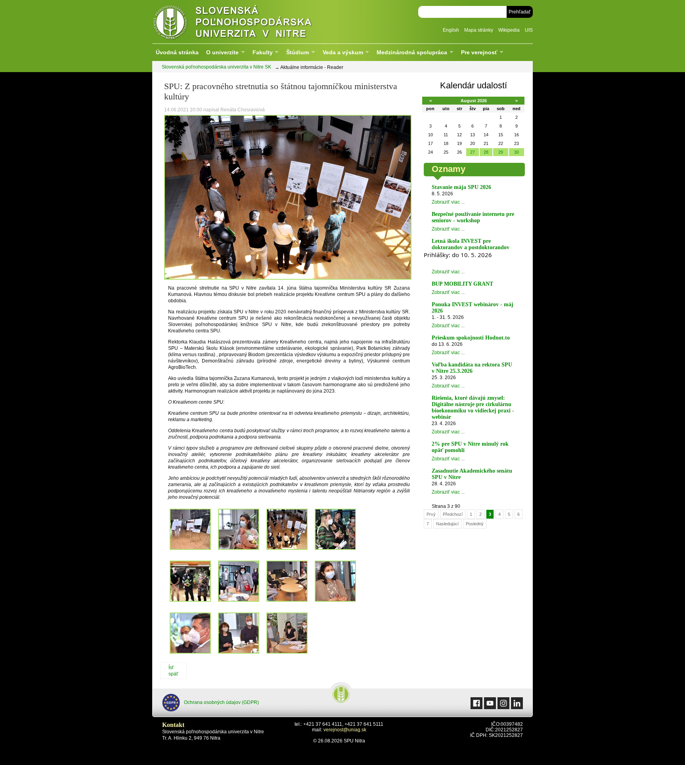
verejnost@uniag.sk (344, 730)
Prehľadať (520, 12)
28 (486, 152)
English (451, 30)
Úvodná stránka (177, 52)
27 (472, 152)
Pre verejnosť (479, 52)
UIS (529, 30)
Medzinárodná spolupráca (412, 52)
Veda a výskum (343, 52)
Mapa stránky (478, 30)
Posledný (475, 523)
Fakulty (263, 52)
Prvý (431, 514)
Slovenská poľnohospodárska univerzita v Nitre (249, 21)
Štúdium (297, 52)
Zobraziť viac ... (448, 202)
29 (500, 152)
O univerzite (222, 52)
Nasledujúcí (447, 523)
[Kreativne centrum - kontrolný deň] (287, 278)
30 (516, 152)
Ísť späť (173, 671)
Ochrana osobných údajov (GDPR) (221, 702)
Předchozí (453, 514)
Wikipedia (509, 30)
